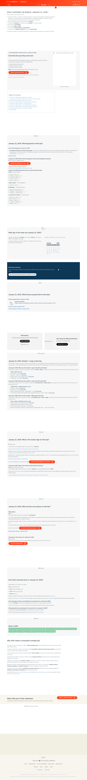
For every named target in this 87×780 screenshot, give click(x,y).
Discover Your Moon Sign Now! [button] (29, 528)
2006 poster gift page (40, 672)
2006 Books (41, 631)
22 (58, 250)
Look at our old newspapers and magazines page (20, 168)
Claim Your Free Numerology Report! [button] (40, 461)
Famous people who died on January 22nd (18, 308)
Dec (38, 4)
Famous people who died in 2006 (16, 306)
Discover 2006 (12, 628)
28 (70, 7)
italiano (78, 1)
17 (43, 7)
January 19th (48, 455)
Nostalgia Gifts (32, 764)
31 (78, 7)
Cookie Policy (47, 769)
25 (63, 7)
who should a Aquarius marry (28, 452)
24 (60, 7)
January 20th (72, 455)
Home (25, 764)
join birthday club (62, 344)
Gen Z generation (21, 609)
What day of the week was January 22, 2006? (20, 100)
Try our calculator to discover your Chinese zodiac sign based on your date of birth (28, 475)
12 (31, 7)
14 (35, 7)
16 (40, 7)
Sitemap (36, 766)
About (41, 766)
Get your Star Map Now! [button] (17, 543)
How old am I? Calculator (18, 598)
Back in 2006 (13, 109)
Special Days (51, 764)
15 (38, 7)
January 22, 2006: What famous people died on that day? (23, 102)
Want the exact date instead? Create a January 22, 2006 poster (23, 75)
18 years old (52, 596)
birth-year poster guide (14, 673)
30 (75, 7)
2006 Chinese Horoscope (70, 628)
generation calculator (38, 612)
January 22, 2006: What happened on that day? (21, 97)
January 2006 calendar (59, 237)
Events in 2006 (12, 156)
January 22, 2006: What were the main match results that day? (25, 99)
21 (53, 7)
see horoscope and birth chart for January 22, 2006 (22, 274)
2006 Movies (12, 631)
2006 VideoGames (50, 631)
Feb (49, 4)
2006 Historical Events (24, 628)
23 (58, 7)
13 (33, 7)
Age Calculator (49, 598)
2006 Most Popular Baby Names (54, 628)
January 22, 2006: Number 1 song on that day (20, 103)
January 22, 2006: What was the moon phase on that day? (23, 106)
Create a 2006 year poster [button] (17, 72)
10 (26, 7)
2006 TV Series (20, 631)
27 (68, 7)
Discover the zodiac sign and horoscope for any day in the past (23, 449)
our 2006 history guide (24, 672)
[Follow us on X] (39, 761)
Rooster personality (19, 471)
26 (65, 7)
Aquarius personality (13, 452)
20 (50, 7)
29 (73, 7)
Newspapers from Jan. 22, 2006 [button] (18, 163)
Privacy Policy (39, 769)
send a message (25, 341)
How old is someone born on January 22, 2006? (21, 108)
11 (28, 7)
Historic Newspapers (42, 764)
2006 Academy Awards (31, 631)
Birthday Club (59, 764)
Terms (51, 766)
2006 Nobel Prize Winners (38, 628)
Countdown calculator (19, 605)
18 (45, 7)
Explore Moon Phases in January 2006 (17, 531)
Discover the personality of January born (18, 459)
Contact (46, 766)
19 (48, 7)
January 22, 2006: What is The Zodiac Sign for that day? (23, 105)
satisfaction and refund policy (18, 77)
